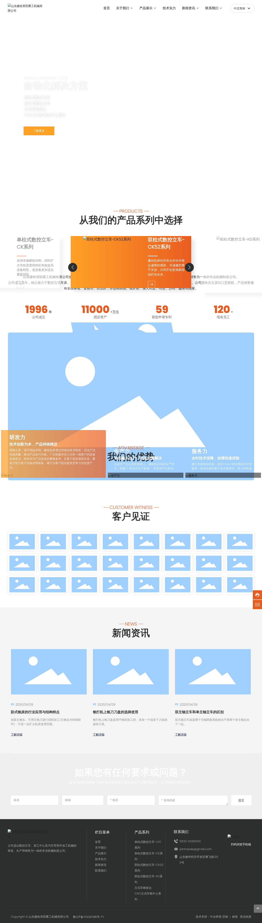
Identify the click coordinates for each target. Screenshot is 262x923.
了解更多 (39, 131)
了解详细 (16, 734)
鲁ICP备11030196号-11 (88, 916)
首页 (98, 842)
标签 (235, 917)
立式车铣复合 (143, 888)
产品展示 (100, 853)
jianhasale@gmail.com (196, 849)
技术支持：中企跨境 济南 (212, 917)
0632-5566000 (190, 841)
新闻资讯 (100, 865)
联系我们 (100, 871)
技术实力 (100, 859)
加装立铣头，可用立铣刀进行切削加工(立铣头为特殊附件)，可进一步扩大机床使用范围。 (46, 722)
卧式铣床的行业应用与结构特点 (35, 712)
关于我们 (100, 848)
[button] (29, 183)
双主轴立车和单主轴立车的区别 (199, 712)
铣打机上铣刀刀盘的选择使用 (115, 712)
